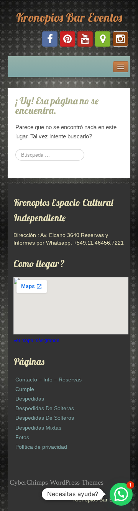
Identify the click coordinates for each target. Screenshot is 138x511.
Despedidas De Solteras (44, 408)
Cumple (24, 389)
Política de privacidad (41, 447)
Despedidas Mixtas (38, 428)
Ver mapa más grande (36, 340)
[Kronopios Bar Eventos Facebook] (50, 39)
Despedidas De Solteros (44, 418)
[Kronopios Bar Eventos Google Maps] (102, 39)
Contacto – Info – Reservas (48, 379)
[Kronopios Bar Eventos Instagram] (120, 39)
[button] (121, 494)
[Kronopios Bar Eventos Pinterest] (67, 39)
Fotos (22, 437)
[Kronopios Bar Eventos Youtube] (85, 39)
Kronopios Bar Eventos (69, 17)
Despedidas (29, 399)
